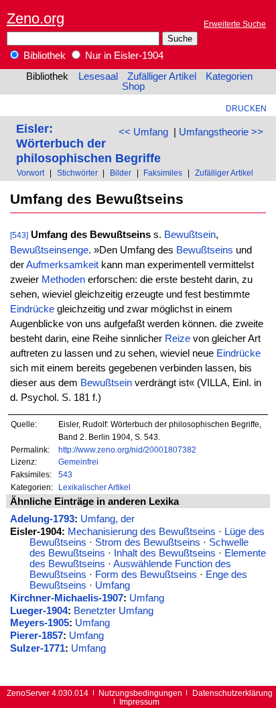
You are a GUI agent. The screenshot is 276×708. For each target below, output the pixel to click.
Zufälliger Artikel (161, 76)
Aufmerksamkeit (62, 264)
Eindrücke (32, 309)
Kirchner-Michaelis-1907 (66, 598)
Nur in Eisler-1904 (122, 55)
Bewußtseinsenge (49, 250)
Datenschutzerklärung (232, 693)
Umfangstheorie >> (221, 132)
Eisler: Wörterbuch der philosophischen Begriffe (88, 143)
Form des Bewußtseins (146, 574)
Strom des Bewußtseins (147, 542)
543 (65, 474)
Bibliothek (43, 55)
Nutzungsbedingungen (140, 693)
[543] (19, 235)
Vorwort (30, 172)
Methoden (63, 279)
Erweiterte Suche (235, 23)
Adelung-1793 (42, 519)
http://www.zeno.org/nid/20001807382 (127, 449)
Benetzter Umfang (113, 610)
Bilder (120, 172)
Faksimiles (162, 172)
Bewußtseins (204, 250)
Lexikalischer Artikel (94, 487)
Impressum (139, 701)
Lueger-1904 (39, 610)
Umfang (112, 585)
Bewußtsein (190, 234)
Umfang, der (107, 519)
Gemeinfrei (78, 461)
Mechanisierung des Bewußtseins (142, 531)
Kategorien (229, 76)
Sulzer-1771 (37, 648)
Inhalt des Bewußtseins (165, 553)
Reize (177, 338)
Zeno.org (35, 18)
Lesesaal (98, 76)
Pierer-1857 (36, 635)
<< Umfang (143, 132)
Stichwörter (77, 172)
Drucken (246, 108)
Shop (133, 86)
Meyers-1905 (39, 622)
